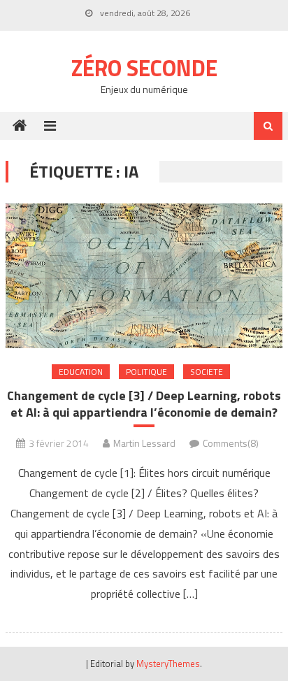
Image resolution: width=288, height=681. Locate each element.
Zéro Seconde (144, 68)
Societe (206, 371)
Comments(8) (231, 443)
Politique (146, 371)
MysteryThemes (168, 664)
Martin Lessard (144, 443)
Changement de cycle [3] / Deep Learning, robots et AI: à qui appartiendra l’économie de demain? (144, 403)
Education (81, 371)
